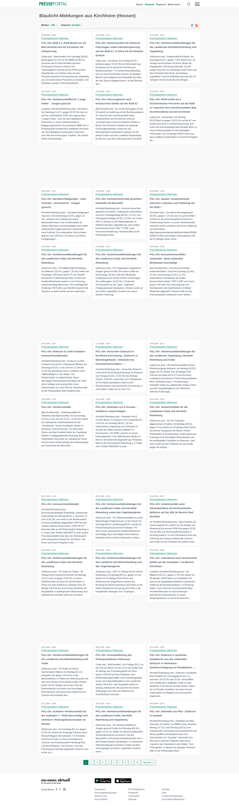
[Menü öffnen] (197, 4)
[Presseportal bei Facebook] (55, 789)
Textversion (133, 796)
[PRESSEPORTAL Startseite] (53, 4)
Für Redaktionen (136, 789)
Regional (161, 4)
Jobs (164, 792)
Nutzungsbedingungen (106, 792)
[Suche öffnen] (189, 4)
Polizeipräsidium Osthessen (55, 38)
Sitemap (132, 799)
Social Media (101, 799)
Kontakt (165, 789)
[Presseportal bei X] (59, 789)
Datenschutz (101, 796)
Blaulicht (149, 4)
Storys (139, 4)
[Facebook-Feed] (192, 25)
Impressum (100, 789)
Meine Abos (174, 4)
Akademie (133, 792)
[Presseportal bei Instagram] (63, 789)
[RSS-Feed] (196, 25)
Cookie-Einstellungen (172, 796)
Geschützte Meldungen (173, 799)
